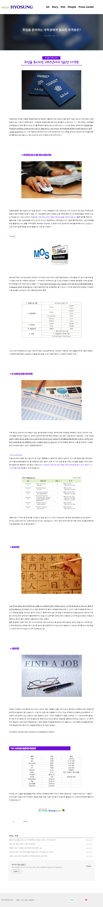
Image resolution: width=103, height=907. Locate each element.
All (47, 7)
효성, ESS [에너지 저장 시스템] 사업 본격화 (22, 844)
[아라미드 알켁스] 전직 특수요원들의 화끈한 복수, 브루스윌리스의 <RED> (31, 852)
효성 (16, 835)
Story (55, 7)
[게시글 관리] (18, 821)
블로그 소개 (19, 900)
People (72, 7)
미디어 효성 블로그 (19, 864)
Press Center (86, 7)
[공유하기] (16, 821)
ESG (63, 7)
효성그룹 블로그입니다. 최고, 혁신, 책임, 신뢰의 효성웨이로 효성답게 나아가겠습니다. (37, 867)
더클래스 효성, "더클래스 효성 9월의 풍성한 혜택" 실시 (25, 848)
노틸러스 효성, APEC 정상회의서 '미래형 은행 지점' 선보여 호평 (28, 856)
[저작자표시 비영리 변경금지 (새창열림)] (32, 821)
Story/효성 (47, 36)
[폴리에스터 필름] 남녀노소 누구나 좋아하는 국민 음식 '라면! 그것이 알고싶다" (32, 840)
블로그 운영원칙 (29, 900)
